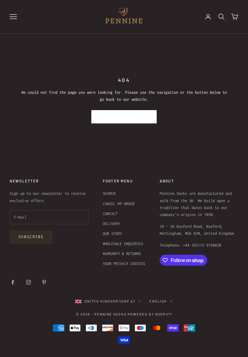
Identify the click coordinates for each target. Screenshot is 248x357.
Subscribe (31, 237)
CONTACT (110, 213)
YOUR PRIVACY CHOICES (124, 263)
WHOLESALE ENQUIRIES (123, 243)
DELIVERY (111, 223)
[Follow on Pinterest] (44, 282)
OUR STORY (112, 233)
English (158, 301)
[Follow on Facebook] (13, 282)
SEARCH (109, 193)
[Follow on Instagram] (28, 282)
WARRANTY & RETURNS (122, 253)
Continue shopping (124, 117)
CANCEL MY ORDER (119, 203)
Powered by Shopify (150, 314)
